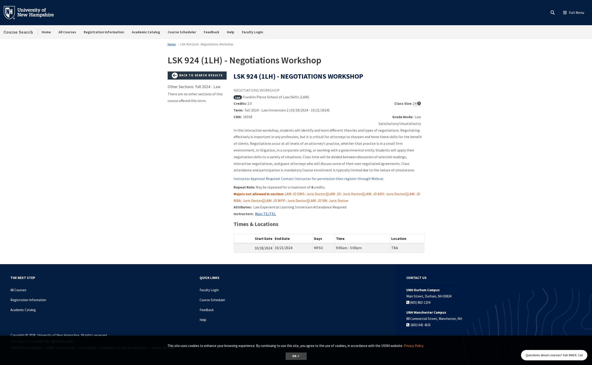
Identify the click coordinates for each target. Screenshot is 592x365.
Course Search (18, 32)
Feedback (211, 32)
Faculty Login (252, 32)
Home (46, 32)
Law (237, 97)
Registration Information (104, 32)
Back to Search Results (200, 75)
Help (230, 32)
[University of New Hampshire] (32, 12)
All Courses (67, 32)
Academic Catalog (146, 32)
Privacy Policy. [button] (414, 345)
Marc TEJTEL (265, 213)
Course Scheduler (182, 32)
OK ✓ (296, 356)
